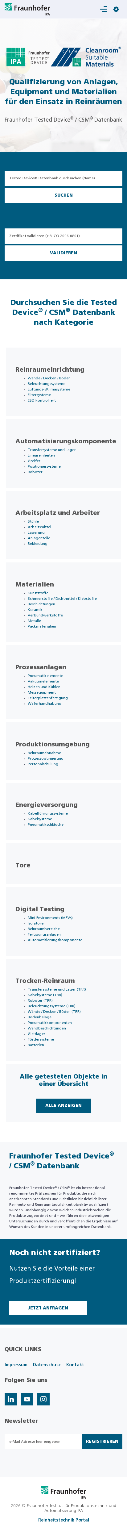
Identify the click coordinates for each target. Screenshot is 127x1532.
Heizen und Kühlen (44, 687)
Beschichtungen (41, 604)
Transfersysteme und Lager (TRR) (57, 989)
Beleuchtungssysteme (46, 384)
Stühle (33, 521)
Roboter (35, 472)
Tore (23, 865)
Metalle (34, 621)
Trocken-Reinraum (45, 981)
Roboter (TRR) (40, 1000)
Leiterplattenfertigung (48, 698)
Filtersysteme (39, 395)
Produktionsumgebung (52, 744)
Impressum (16, 1365)
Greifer (34, 461)
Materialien (34, 585)
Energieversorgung (46, 805)
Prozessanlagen (40, 667)
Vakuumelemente (43, 681)
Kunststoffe (38, 593)
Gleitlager (36, 1034)
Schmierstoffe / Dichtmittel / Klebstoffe (62, 598)
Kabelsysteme (40, 819)
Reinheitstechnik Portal (63, 1520)
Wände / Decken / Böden (49, 378)
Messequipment (42, 692)
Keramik (35, 610)
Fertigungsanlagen (44, 934)
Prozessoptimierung (45, 758)
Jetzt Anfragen (48, 1308)
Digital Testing (39, 909)
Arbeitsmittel (39, 527)
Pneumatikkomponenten (50, 1023)
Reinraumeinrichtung (49, 370)
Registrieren (102, 1441)
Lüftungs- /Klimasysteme (49, 389)
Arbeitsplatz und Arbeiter (57, 513)
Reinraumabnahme (44, 753)
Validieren (63, 253)
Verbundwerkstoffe (45, 615)
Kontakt (75, 1365)
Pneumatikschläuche (45, 824)
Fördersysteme (41, 1039)
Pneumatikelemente (45, 676)
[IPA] (63, 1492)
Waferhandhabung (44, 703)
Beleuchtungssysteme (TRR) (52, 1006)
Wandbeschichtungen (47, 1028)
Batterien (36, 1045)
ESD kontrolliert (42, 400)
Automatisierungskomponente (65, 441)
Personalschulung (43, 764)
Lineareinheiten (41, 455)
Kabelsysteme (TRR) (45, 995)
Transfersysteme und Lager (52, 450)
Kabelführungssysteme (48, 813)
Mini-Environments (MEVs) (50, 918)
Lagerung (36, 532)
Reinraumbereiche (44, 929)
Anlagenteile (39, 538)
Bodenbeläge (39, 1017)
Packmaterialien (42, 626)
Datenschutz (47, 1365)
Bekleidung (37, 543)
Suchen (64, 195)
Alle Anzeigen (63, 1106)
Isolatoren (37, 923)
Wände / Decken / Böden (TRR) (54, 1011)
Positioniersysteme (44, 466)
